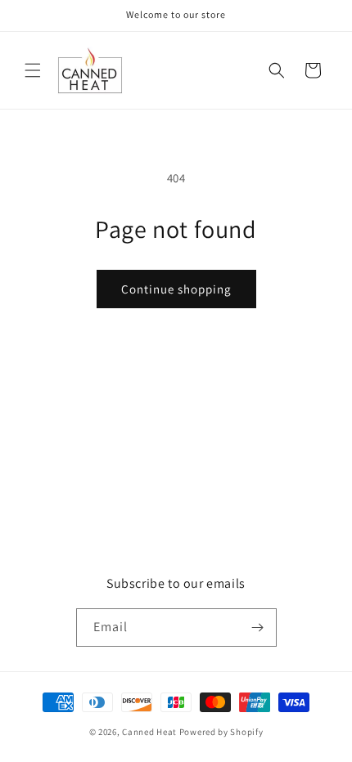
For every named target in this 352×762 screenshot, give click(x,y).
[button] (33, 70)
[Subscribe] (258, 627)
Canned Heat (149, 731)
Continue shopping (176, 289)
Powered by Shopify (221, 731)
